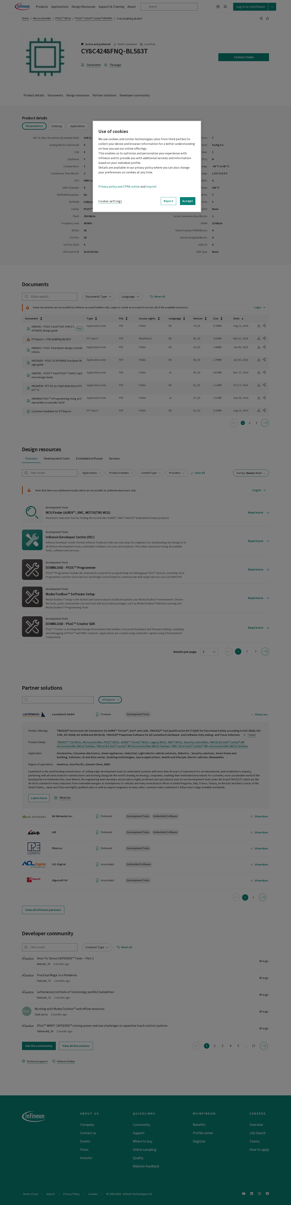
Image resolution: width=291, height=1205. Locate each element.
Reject (168, 201)
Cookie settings (110, 201)
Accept (187, 201)
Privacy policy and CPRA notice (119, 186)
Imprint (151, 186)
